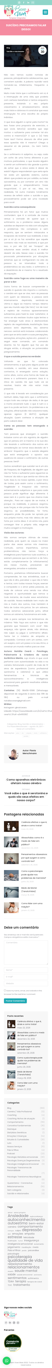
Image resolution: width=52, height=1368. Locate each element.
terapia (20, 1281)
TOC (10, 1285)
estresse (15, 1237)
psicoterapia (20, 1256)
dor (23, 733)
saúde (12, 1274)
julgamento (14, 1247)
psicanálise (33, 1250)
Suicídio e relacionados (15, 51)
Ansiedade (18, 1215)
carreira (12, 1226)
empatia (28, 733)
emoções (17, 1233)
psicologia (13, 1253)
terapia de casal (34, 1281)
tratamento (21, 1284)
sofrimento (43, 733)
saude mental (26, 1270)
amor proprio (20, 1212)
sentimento (38, 1275)
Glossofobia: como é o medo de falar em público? (32, 841)
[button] (7, 1361)
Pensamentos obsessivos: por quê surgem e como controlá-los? (34, 858)
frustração (12, 1240)
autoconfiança (36, 1216)
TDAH (11, 1281)
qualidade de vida (25, 1260)
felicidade (28, 1237)
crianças (11, 1231)
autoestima (17, 1223)
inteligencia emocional (20, 1243)
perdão (24, 1251)
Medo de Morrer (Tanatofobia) (29, 889)
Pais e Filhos (14, 1250)
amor (17, 733)
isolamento (39, 1244)
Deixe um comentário (26, 729)
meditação (26, 1247)
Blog (8, 48)
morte (36, 733)
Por (17, 726)
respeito (10, 1271)
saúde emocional (24, 1274)
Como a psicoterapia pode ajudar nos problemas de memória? (33, 874)
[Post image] (11, 826)
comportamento (30, 1226)
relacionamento (20, 1264)
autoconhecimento (26, 1219)
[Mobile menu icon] (45, 12)
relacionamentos (24, 1267)
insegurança (31, 1240)
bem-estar (36, 1223)
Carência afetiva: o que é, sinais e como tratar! (34, 824)
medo (36, 1247)
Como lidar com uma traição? (31, 905)
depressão (32, 1229)
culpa (18, 1230)
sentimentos (17, 1278)
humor (20, 1241)
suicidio (26, 736)
